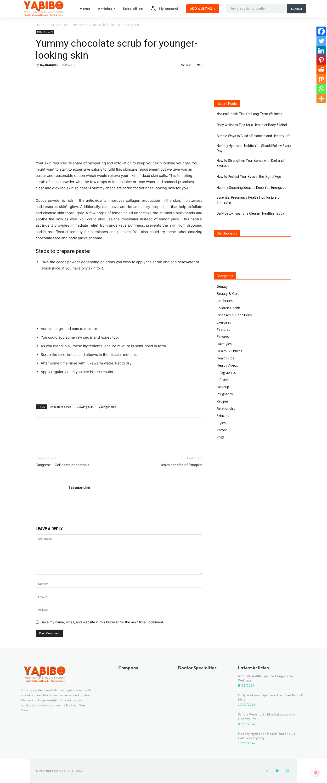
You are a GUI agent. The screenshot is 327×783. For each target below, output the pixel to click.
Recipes (223, 401)
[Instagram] (267, 771)
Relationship (226, 408)
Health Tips (225, 358)
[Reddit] (321, 69)
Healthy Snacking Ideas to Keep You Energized (252, 188)
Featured (224, 329)
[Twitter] (51, 75)
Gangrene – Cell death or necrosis (62, 465)
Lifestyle (223, 379)
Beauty (222, 286)
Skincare (223, 415)
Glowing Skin (85, 406)
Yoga (221, 437)
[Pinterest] (62, 75)
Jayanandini (49, 65)
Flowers (223, 336)
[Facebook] (40, 75)
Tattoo (222, 430)
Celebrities (225, 300)
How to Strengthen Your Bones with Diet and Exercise (250, 163)
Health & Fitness (229, 351)
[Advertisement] (119, 388)
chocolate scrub (60, 406)
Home (40, 25)
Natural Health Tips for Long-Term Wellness (249, 114)
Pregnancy (225, 394)
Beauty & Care (58, 25)
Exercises (224, 322)
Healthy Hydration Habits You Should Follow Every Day (254, 148)
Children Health (228, 308)
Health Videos (227, 365)
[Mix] (321, 79)
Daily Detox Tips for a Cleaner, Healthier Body (250, 213)
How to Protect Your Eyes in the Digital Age (249, 177)
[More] (85, 75)
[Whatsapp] (321, 89)
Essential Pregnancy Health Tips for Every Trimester (248, 200)
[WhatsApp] (73, 75)
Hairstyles (224, 343)
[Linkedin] (321, 50)
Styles (221, 422)
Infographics (226, 372)
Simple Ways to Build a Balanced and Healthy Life (254, 136)
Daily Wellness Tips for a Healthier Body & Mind (252, 125)
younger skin (107, 406)
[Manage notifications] (316, 772)
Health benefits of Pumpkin (181, 465)
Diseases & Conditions (234, 315)
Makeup (223, 387)
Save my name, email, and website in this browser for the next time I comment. (102, 622)
